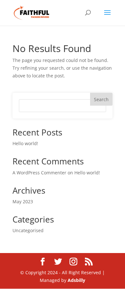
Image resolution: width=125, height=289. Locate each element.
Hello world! (25, 143)
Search (101, 99)
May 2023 (23, 201)
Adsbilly (76, 280)
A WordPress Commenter (39, 173)
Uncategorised (28, 230)
